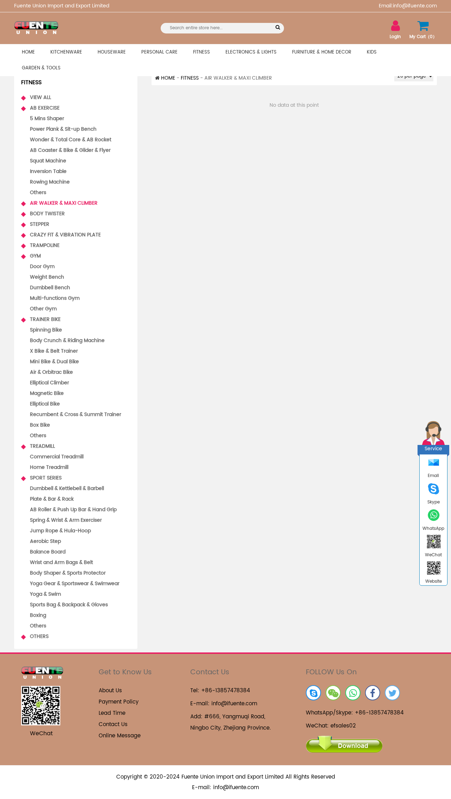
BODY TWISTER (43, 214)
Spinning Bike (46, 330)
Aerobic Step (45, 541)
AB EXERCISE (40, 108)
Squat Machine (48, 161)
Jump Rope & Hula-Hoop (60, 531)
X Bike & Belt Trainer (54, 351)
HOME (28, 52)
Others (38, 192)
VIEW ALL (36, 98)
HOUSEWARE (112, 52)
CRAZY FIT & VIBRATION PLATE (61, 235)
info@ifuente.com (234, 703)
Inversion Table (48, 171)
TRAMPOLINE (40, 246)
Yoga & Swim (45, 594)
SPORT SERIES (41, 478)
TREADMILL (38, 447)
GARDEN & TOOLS (41, 68)
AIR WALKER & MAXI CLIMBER (59, 204)
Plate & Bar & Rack (52, 499)
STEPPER (35, 225)
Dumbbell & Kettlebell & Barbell (67, 488)
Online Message (120, 735)
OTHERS (35, 637)
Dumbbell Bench (50, 288)
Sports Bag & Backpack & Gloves (69, 605)
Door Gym (42, 266)
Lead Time (112, 713)
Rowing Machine (50, 182)
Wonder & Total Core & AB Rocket (70, 140)
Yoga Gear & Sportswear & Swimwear (74, 584)
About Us (110, 690)
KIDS (372, 52)
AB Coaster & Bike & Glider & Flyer (70, 150)
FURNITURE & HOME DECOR (321, 52)
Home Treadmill (49, 467)
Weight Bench (47, 277)
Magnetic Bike (47, 393)
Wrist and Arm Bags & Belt (61, 562)
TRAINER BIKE (41, 320)
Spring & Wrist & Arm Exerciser (66, 520)
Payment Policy (118, 702)
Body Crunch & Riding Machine (67, 340)
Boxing (38, 615)
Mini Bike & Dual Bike (54, 362)
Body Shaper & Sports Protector (68, 573)
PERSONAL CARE (159, 52)
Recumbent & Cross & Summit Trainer (75, 414)
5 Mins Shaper (47, 118)
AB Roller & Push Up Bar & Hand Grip (73, 510)
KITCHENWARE (66, 52)
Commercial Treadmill (57, 457)
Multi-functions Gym (55, 298)
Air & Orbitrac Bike (51, 372)
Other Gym (43, 309)
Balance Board (48, 552)
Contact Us (113, 724)
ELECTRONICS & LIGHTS (251, 52)
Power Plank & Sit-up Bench (63, 129)
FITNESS (201, 52)
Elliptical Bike (45, 404)
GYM (31, 256)
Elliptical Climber (49, 383)
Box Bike (40, 425)
